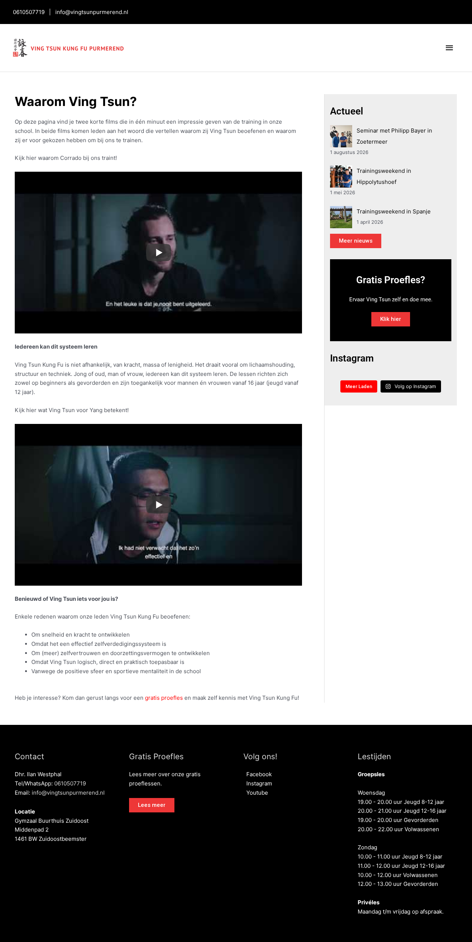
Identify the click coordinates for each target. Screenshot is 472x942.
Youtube (255, 792)
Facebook (257, 774)
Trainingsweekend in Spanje (394, 211)
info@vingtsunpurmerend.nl (91, 12)
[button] (151, 805)
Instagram (257, 783)
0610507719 (29, 12)
